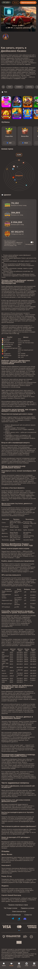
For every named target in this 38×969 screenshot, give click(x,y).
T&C (15, 245)
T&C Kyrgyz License (10, 908)
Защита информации (13, 915)
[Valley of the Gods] (17, 113)
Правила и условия (27, 908)
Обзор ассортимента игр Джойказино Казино (16, 264)
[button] (19, 87)
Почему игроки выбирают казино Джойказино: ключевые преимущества (16, 255)
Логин (16, 2)
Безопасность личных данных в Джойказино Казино (18, 274)
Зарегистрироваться (28, 2)
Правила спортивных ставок (18, 905)
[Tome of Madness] (17, 101)
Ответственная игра (19, 911)
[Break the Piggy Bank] (6, 113)
